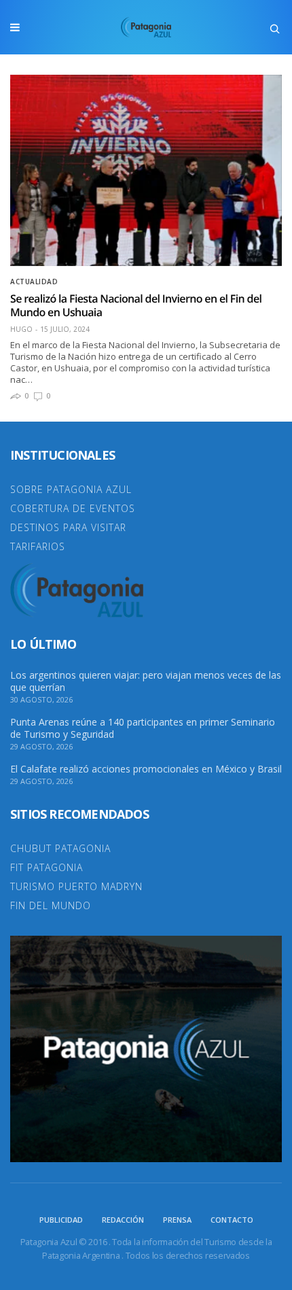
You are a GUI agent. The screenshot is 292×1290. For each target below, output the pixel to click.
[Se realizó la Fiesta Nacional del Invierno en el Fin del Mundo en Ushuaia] (146, 170)
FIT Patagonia (46, 867)
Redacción (123, 1220)
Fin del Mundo (50, 905)
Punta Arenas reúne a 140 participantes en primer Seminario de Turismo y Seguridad (142, 728)
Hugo (21, 329)
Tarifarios (37, 546)
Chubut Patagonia (60, 848)
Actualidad (34, 281)
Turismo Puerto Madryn (76, 886)
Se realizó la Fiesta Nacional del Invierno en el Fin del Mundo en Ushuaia (135, 305)
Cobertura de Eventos (72, 508)
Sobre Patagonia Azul (71, 489)
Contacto (232, 1220)
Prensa (177, 1220)
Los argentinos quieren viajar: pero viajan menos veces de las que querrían (145, 681)
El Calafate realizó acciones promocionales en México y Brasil (146, 769)
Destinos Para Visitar (68, 527)
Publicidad (61, 1220)
